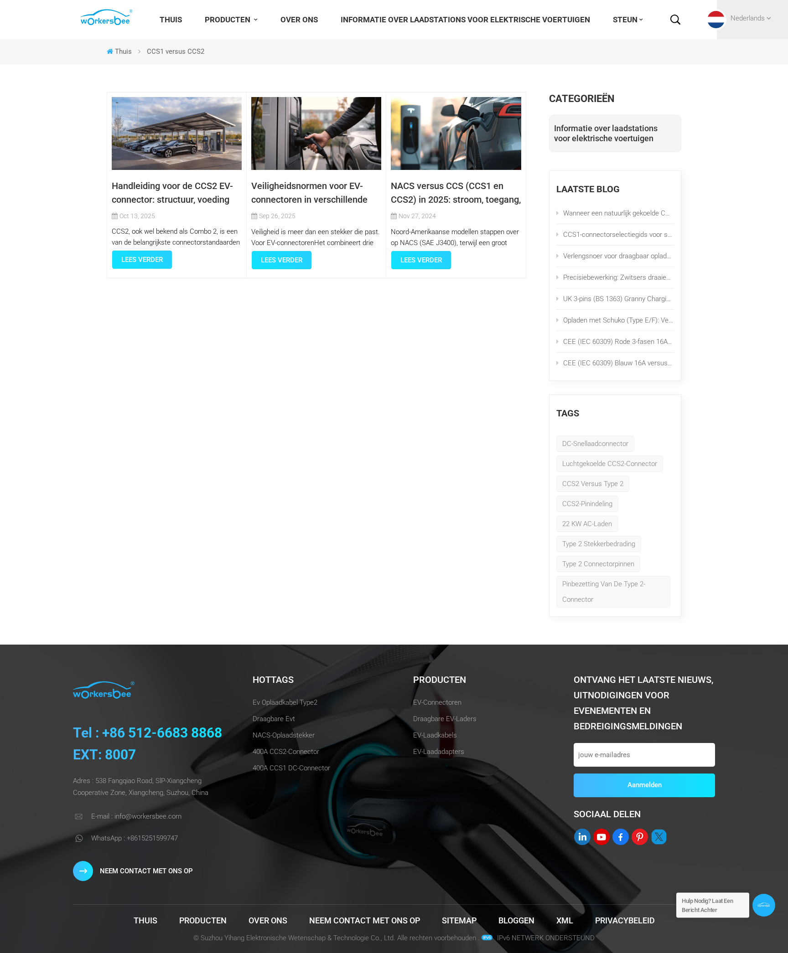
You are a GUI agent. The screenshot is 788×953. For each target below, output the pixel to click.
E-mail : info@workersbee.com (136, 816)
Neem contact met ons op (364, 920)
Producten (228, 19)
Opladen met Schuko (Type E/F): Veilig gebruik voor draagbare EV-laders (618, 320)
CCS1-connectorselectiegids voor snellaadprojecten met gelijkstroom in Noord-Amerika (618, 235)
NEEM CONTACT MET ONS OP (146, 871)
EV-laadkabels (435, 735)
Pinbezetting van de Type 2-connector (603, 592)
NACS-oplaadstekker (284, 735)
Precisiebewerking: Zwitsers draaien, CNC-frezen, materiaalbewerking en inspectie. (618, 277)
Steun (625, 19)
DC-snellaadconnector (595, 444)
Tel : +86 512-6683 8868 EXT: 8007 (147, 744)
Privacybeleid (625, 920)
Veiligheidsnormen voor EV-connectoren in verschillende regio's (309, 193)
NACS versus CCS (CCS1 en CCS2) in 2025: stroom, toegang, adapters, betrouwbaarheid (456, 193)
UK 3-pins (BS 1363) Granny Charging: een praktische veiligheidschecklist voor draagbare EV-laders (618, 299)
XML (564, 920)
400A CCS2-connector (286, 752)
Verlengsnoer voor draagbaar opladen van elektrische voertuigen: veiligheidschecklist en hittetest (618, 256)
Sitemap (459, 920)
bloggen (516, 920)
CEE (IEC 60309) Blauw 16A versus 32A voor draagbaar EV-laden (618, 363)
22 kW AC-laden (587, 524)
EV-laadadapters (438, 752)
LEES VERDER (142, 260)
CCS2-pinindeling (587, 504)
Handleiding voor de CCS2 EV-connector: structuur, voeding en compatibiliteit (172, 193)
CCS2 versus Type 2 (592, 484)
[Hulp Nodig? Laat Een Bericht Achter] (763, 905)
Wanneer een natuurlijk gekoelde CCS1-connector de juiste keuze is (618, 213)
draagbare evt (274, 719)
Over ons (299, 19)
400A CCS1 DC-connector (291, 768)
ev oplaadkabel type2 (285, 702)
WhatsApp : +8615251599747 (134, 838)
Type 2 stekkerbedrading (598, 544)
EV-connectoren (437, 702)
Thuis (171, 19)
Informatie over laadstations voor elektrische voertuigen (465, 19)
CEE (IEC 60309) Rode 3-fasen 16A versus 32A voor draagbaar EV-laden (618, 342)
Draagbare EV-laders (445, 719)
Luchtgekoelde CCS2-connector (609, 464)
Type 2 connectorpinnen (598, 564)
